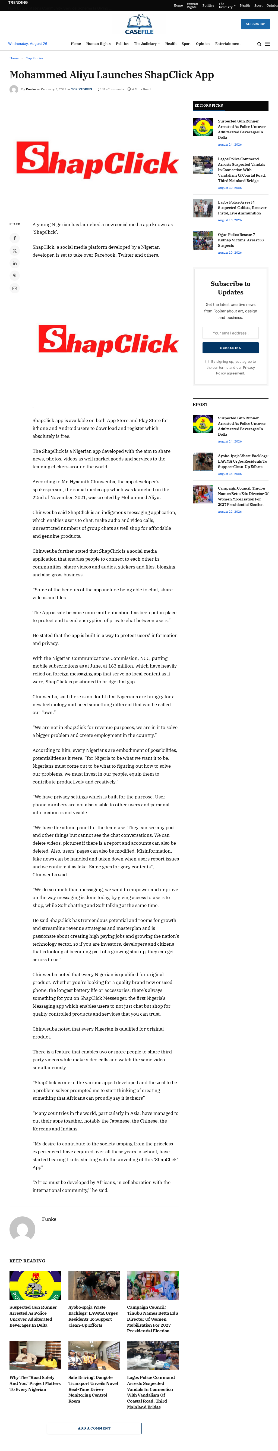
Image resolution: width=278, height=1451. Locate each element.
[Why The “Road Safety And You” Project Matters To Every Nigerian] (35, 1355)
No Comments (113, 89)
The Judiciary (215, 5)
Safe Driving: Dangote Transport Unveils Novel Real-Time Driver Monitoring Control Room (93, 1389)
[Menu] (267, 44)
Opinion (262, 5)
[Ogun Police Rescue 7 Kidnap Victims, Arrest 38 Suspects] (203, 240)
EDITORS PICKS (209, 105)
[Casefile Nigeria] (139, 24)
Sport (248, 5)
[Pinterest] (15, 275)
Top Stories (81, 89)
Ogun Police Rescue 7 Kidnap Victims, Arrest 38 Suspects (240, 240)
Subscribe (255, 24)
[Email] (15, 288)
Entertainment (228, 43)
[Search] (259, 44)
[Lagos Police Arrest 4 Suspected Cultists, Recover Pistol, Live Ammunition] (203, 208)
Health (235, 5)
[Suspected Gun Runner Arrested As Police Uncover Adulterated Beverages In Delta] (35, 1285)
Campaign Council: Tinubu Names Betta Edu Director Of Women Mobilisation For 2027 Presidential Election (152, 1318)
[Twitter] (15, 250)
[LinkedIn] (15, 263)
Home (167, 5)
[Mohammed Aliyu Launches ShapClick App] (94, 156)
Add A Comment (94, 1428)
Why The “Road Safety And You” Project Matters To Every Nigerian (35, 1383)
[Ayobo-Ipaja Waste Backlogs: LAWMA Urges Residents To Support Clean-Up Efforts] (94, 1285)
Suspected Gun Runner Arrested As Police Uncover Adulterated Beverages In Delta (62, 8)
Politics (198, 5)
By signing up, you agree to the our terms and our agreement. (231, 367)
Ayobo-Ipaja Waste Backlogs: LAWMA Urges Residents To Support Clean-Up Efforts (93, 1315)
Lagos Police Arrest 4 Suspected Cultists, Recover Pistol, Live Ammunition (242, 208)
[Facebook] (15, 238)
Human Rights (182, 5)
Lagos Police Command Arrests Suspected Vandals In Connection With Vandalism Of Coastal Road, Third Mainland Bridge (151, 1392)
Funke (31, 89)
